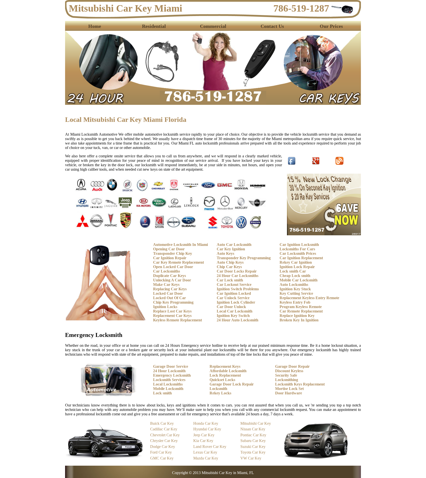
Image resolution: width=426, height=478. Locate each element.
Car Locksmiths (166, 271)
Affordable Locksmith (228, 371)
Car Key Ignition (231, 249)
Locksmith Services (169, 380)
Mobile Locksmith (168, 388)
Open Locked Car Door (173, 267)
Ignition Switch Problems (238, 289)
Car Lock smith (230, 280)
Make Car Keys (166, 284)
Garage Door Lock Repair (232, 384)
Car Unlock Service (233, 298)
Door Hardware (288, 393)
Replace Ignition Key (297, 315)
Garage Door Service (170, 366)
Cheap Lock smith (295, 276)
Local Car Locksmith (234, 311)
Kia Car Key (203, 441)
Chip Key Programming (173, 302)
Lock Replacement (225, 375)
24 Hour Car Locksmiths (237, 276)
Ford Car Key (161, 452)
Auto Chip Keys (230, 262)
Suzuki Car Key (253, 446)
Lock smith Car (293, 271)
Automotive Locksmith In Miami (180, 244)
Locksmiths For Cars (297, 249)
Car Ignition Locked (234, 293)
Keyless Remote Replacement (177, 320)
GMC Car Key (162, 458)
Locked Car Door (168, 293)
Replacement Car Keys (172, 315)
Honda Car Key (205, 423)
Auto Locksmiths (294, 284)
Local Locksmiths (168, 384)
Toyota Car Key (253, 452)
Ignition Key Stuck (295, 289)
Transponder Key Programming (244, 258)
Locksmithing (286, 380)
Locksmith (218, 388)
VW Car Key (250, 458)
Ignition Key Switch (233, 315)
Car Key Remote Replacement (178, 262)
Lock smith (162, 393)
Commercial (213, 26)
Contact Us (272, 26)
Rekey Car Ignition (296, 262)
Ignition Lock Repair (297, 267)
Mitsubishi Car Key (255, 423)
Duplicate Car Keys (169, 276)
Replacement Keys (225, 366)
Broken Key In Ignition (299, 320)
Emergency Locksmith (172, 375)
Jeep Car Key (203, 435)
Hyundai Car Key (207, 429)
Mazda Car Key (205, 458)
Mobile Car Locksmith (299, 280)
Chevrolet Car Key (165, 435)
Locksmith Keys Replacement (300, 384)
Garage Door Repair (292, 366)
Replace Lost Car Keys (172, 311)
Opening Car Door (169, 249)
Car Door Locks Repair (237, 271)
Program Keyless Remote (301, 307)
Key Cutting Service (296, 293)
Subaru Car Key (253, 441)
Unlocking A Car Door (172, 280)
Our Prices (331, 26)
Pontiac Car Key (253, 435)
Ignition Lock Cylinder (236, 302)
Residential (154, 26)
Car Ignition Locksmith (299, 244)
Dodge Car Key (162, 446)
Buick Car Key (162, 423)
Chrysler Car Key (164, 441)
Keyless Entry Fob (295, 302)
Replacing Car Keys (170, 289)
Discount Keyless (289, 371)
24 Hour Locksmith (169, 371)
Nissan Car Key (252, 429)
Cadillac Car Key (163, 429)
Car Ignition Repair (169, 258)
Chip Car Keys (229, 267)
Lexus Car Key (205, 452)
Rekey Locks (220, 393)
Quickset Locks (222, 380)
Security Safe (286, 375)
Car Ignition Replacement (301, 258)
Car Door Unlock (231, 307)
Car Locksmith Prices (298, 253)
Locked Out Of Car (169, 298)
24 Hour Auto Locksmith (237, 320)
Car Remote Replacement (301, 311)
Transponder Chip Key (172, 253)
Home (94, 26)
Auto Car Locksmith (234, 244)
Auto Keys (225, 253)
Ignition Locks (165, 307)
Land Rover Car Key (209, 446)
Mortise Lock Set (289, 388)
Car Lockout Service (234, 284)
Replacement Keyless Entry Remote (309, 298)
